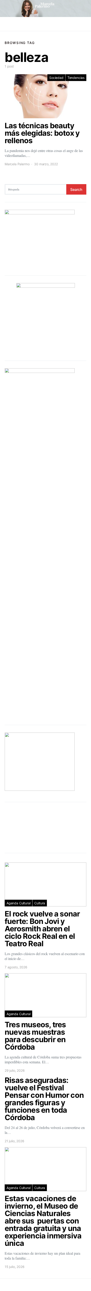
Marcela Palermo (17, 164)
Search (76, 189)
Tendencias (75, 78)
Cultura (39, 903)
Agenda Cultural (18, 903)
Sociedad (56, 78)
